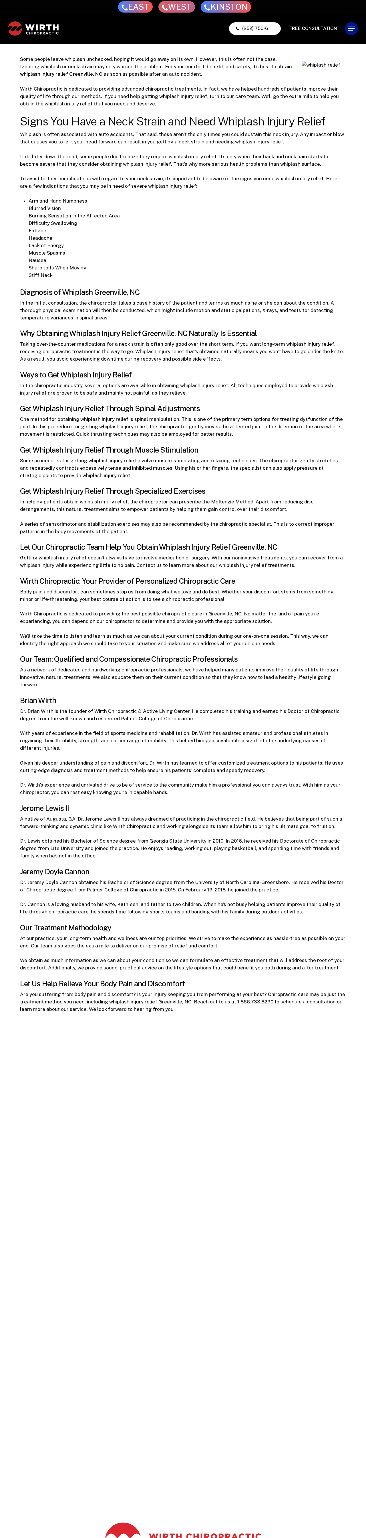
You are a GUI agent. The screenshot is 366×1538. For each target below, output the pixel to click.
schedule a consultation (308, 1002)
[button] (351, 29)
